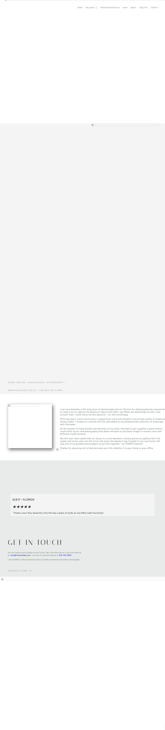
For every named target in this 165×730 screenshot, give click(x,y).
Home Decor (16, 382)
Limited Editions (51, 390)
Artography (55, 382)
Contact (155, 7)
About (133, 7)
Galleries (90, 7)
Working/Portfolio (110, 7)
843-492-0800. (65, 555)
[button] (9, 505)
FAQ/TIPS (143, 7)
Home (79, 7)
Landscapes (36, 382)
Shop (125, 7)
